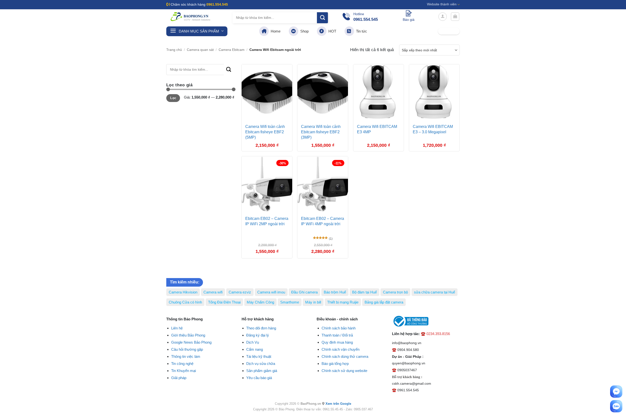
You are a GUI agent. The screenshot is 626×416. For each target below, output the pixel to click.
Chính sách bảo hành (339, 328)
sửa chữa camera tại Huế (434, 292)
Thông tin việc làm (185, 356)
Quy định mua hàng (337, 342)
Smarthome (289, 302)
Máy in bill (313, 302)
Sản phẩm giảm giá (261, 371)
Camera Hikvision (183, 292)
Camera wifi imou (271, 292)
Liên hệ (177, 328)
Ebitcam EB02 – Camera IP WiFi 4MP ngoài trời (322, 221)
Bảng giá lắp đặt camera (384, 302)
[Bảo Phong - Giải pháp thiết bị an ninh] (190, 16)
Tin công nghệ (182, 363)
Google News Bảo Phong (191, 342)
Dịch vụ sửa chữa (260, 363)
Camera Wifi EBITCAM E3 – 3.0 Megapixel (433, 129)
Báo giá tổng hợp (335, 363)
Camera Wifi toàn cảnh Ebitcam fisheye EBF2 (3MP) (321, 132)
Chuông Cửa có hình (185, 302)
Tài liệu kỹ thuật (258, 356)
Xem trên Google (338, 403)
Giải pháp (178, 378)
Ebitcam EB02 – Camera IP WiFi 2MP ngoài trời (266, 221)
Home (274, 31)
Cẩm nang (254, 349)
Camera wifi (213, 292)
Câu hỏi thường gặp (187, 349)
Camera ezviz (240, 292)
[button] (442, 16)
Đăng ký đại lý (257, 335)
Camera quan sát (200, 50)
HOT (331, 31)
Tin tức (360, 31)
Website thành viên (442, 4)
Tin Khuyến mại (183, 371)
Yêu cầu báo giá (259, 378)
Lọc (173, 98)
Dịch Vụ (252, 342)
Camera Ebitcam (232, 50)
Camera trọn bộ (395, 292)
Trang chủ (174, 50)
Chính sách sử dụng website (344, 371)
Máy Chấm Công (260, 302)
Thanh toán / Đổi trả (337, 335)
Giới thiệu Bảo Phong (188, 335)
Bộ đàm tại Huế (364, 292)
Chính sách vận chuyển (340, 349)
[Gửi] (322, 17)
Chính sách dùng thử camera (345, 356)
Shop (303, 31)
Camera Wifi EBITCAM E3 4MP (377, 129)
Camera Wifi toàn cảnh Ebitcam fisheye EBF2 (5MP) (265, 132)
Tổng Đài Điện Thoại (224, 302)
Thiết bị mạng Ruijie (342, 302)
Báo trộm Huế (335, 292)
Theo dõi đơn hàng (261, 328)
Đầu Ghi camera (304, 292)
